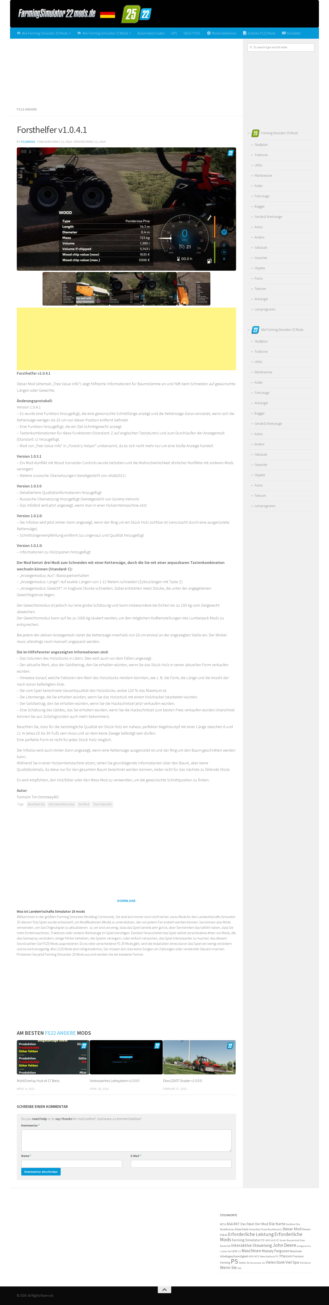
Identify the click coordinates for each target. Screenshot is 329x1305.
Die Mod (290, 1224)
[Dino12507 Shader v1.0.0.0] (199, 1057)
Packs (259, 278)
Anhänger (261, 299)
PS (234, 1261)
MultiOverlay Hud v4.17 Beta (38, 1080)
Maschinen (251, 1250)
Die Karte (277, 1223)
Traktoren (261, 155)
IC (277, 1240)
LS (239, 1251)
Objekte (260, 268)
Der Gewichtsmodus (61, 804)
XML (239, 1268)
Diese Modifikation (271, 1229)
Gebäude (261, 247)
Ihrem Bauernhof (289, 1240)
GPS (174, 33)
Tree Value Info (102, 804)
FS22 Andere (27, 109)
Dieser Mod (291, 1228)
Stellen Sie (244, 1262)
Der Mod (84, 804)
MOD (251, 1256)
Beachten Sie (36, 804)
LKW (234, 1251)
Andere (259, 237)
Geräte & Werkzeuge (268, 217)
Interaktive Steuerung (251, 1245)
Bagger (260, 206)
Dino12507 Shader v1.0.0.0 (182, 1080)
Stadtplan (261, 144)
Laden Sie (225, 1251)
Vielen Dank (275, 1262)
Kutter (259, 186)
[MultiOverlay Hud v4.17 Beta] (53, 1057)
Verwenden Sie (257, 1262)
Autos (259, 227)
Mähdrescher (263, 175)
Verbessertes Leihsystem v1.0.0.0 (114, 1080)
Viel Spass (305, 1262)
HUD (273, 1240)
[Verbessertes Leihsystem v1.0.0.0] (126, 1057)
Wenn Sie (228, 1267)
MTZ (256, 1256)
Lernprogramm (265, 309)
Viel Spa (292, 1262)
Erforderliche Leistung (251, 1234)
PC (277, 1256)
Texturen (260, 289)
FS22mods (28, 142)
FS (263, 1240)
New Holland (267, 1256)
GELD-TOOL (192, 33)
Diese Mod (255, 1229)
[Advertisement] (126, 71)
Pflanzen (285, 1256)
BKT (236, 1224)
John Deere (284, 1245)
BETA (223, 1224)
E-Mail (136, 1156)
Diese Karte (241, 1229)
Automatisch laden (151, 33)
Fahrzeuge (262, 196)
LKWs (258, 165)
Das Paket (247, 1224)
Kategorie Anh (304, 1246)
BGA (230, 1224)
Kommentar (30, 1125)
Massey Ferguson (275, 1250)
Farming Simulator (246, 1240)
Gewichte (261, 258)
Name (26, 1156)
